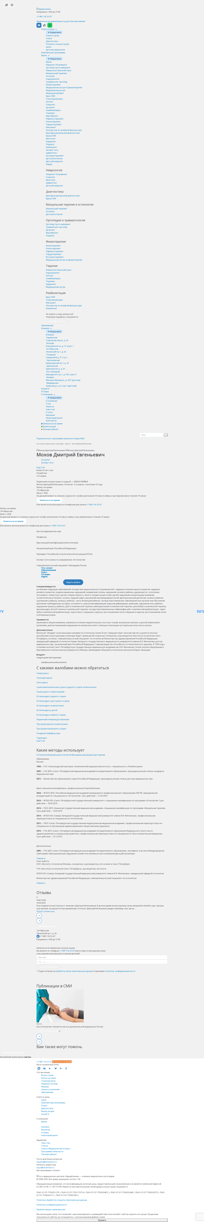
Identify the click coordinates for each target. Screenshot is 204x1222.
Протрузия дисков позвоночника (52, 724)
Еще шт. (40, 467)
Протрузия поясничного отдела (51, 728)
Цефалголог (51, 153)
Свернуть (40, 858)
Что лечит (47, 567)
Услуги (49, 38)
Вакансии (50, 415)
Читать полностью (45, 911)
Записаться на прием (46, 21)
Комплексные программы (53, 52)
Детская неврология (55, 49)
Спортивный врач (54, 99)
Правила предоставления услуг (51, 1209)
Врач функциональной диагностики (63, 133)
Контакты (51, 420)
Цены (48, 47)
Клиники (45, 328)
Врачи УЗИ (51, 135)
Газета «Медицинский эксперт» (56, 1148)
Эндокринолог (53, 79)
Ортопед (58, 67)
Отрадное (56, 356)
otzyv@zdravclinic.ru (45, 1167)
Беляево (63, 378)
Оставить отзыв (47, 926)
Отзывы (45, 391)
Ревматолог (58, 70)
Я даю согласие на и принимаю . (87, 971)
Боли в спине (47, 1075)
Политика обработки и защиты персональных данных (61, 1200)
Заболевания (47, 325)
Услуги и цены (48, 29)
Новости (50, 406)
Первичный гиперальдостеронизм (52, 719)
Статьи (49, 412)
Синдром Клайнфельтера (48, 733)
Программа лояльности (52, 1151)
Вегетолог (50, 138)
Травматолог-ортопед (56, 82)
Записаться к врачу (48, 967)
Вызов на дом (63, 21)
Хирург (49, 164)
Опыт (44, 572)
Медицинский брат (55, 93)
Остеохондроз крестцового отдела (52, 701)
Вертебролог (52, 116)
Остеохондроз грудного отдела (51, 696)
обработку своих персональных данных (74, 971)
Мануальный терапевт (56, 73)
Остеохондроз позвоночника (50, 705)
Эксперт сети (52, 150)
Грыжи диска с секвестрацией (50, 691)
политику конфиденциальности (120, 971)
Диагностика (52, 41)
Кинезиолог (51, 147)
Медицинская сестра (55, 90)
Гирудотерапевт (54, 124)
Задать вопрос (73, 582)
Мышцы (45, 1086)
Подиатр (50, 144)
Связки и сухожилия (50, 1089)
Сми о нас (50, 409)
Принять (102, 1220)
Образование (48, 570)
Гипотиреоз (42, 682)
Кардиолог (51, 141)
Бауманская (57, 339)
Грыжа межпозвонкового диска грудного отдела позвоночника (66, 687)
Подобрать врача (57, 321)
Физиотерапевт (53, 84)
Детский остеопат (54, 158)
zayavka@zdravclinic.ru (46, 1162)
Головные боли (48, 1081)
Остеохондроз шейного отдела (51, 715)
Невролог (56, 64)
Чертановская (57, 361)
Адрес (44, 576)
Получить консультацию (57, 44)
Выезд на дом (47, 1111)
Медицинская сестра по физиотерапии (64, 87)
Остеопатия (41, 755)
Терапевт (50, 113)
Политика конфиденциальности (51, 1204)
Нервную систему (49, 1083)
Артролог (50, 107)
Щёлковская (55, 367)
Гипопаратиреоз (44, 678)
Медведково (61, 384)
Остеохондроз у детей (46, 710)
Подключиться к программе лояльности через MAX (60, 438)
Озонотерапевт (53, 121)
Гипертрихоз (42, 673)
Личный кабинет (78, 21)
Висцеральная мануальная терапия (88, 755)
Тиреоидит (41, 738)
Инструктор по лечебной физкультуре (64, 130)
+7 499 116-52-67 (44, 16)
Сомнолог (50, 104)
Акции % (45, 388)
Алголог (49, 101)
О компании (47, 394)
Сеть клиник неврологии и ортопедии (50, 444)
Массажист (51, 127)
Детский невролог (54, 161)
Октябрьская (56, 350)
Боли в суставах (48, 1078)
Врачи (44, 55)
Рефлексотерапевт (55, 118)
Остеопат (50, 76)
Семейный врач (53, 110)
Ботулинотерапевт (55, 155)
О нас (48, 403)
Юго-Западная (61, 373)
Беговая (60, 344)
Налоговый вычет (54, 418)
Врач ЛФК (50, 96)
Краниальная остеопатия (59, 755)
